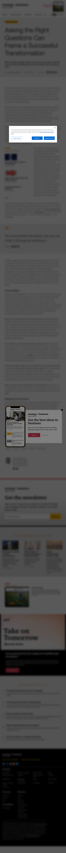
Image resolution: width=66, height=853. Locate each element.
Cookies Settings (17, 138)
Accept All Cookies (49, 138)
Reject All (37, 138)
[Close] (55, 127)
